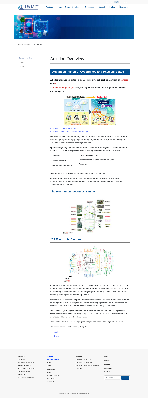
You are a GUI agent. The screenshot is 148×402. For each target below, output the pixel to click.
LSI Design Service (24, 371)
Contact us (124, 2)
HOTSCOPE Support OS (84, 362)
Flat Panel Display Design (26, 362)
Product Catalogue (53, 375)
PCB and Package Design (26, 368)
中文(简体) (117, 2)
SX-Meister (21, 374)
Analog (56, 332)
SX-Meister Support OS (83, 359)
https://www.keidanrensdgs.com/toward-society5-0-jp (69, 131)
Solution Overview (25, 58)
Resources (89, 7)
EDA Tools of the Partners (26, 377)
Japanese (109, 2)
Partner (112, 7)
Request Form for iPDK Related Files (87, 365)
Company (124, 7)
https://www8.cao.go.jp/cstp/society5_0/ (64, 128)
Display (57, 336)
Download (79, 368)
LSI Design (21, 359)
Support (101, 7)
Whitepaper (50, 381)
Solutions (76, 7)
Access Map (108, 371)
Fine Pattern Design (24, 365)
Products (49, 7)
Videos (49, 372)
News (60, 7)
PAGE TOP (143, 388)
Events (67, 7)
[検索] (125, 378)
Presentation (51, 378)
